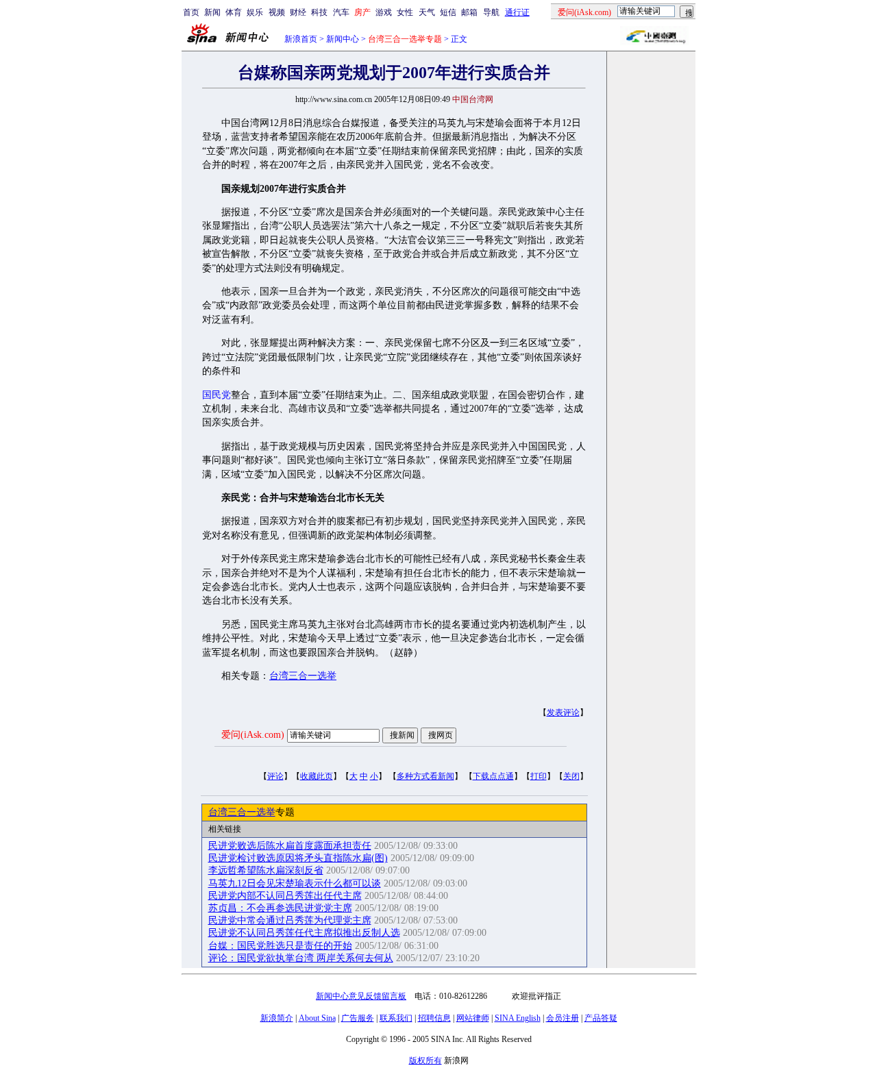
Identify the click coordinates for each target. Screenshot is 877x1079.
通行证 (517, 12)
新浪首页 (300, 39)
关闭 (571, 776)
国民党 (216, 395)
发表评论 (563, 712)
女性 (405, 12)
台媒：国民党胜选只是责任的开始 (280, 946)
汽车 (341, 12)
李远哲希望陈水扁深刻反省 (265, 870)
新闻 (212, 12)
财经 (298, 12)
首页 (191, 12)
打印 (538, 776)
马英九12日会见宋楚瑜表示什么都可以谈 (294, 883)
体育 (233, 12)
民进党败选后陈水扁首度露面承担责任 (289, 846)
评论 (275, 776)
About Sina (317, 1018)
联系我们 (396, 1018)
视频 (277, 12)
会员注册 (562, 1018)
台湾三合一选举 (302, 676)
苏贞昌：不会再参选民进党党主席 (280, 908)
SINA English (518, 1018)
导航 (491, 12)
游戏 (383, 12)
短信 (448, 12)
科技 (319, 12)
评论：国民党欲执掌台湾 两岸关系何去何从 (300, 958)
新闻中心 (342, 39)
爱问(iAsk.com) (252, 735)
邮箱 (469, 12)
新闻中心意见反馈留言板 (361, 996)
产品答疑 (600, 1018)
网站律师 (472, 1018)
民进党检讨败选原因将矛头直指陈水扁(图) (298, 858)
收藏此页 (316, 776)
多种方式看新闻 (425, 776)
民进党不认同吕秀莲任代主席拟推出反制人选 (304, 933)
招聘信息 (434, 1018)
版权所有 (425, 1060)
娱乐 (255, 12)
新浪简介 (276, 1018)
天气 (427, 12)
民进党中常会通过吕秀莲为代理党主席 (289, 920)
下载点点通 (493, 776)
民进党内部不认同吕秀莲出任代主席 (285, 896)
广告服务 (357, 1018)
